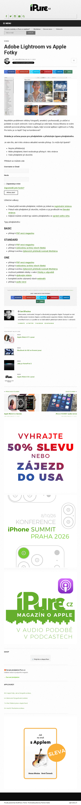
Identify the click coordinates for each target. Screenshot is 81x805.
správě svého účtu (61, 216)
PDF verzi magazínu (25, 233)
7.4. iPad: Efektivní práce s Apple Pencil (16, 703)
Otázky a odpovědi (45, 272)
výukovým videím (24, 275)
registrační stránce (63, 206)
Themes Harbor (45, 803)
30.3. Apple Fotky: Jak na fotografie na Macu (17, 693)
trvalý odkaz (69, 290)
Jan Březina (20, 59)
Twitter (30, 323)
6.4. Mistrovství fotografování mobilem (16, 698)
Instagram (50, 323)
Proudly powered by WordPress (13, 803)
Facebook (39, 323)
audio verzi (21, 282)
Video (6, 41)
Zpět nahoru (72, 803)
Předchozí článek (12, 391)
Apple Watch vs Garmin (13, 414)
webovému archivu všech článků (31, 248)
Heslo (6, 175)
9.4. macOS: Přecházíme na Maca (14, 708)
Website (22, 323)
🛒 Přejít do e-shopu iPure (40, 659)
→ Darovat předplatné (11, 677)
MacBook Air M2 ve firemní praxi (29, 350)
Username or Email (11, 167)
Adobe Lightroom (44, 290)
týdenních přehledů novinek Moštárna (40, 251)
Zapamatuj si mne (13, 184)
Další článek (71, 391)
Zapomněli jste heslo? (14, 188)
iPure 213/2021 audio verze (66, 414)
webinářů (41, 278)
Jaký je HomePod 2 (24, 364)
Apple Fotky (55, 290)
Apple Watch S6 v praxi (25, 377)
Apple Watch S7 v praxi (25, 337)
